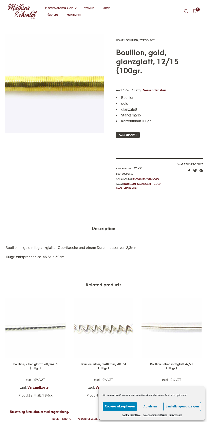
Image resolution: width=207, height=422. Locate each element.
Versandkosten (154, 90)
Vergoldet (147, 40)
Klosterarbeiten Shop (59, 8)
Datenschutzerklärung (155, 415)
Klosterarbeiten (127, 187)
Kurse (106, 8)
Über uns (53, 15)
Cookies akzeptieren (120, 406)
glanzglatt (144, 184)
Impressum (175, 415)
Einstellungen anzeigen (182, 406)
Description (103, 228)
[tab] (103, 229)
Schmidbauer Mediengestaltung (47, 412)
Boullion (132, 40)
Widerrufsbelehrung (92, 419)
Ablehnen (150, 406)
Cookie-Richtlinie (131, 415)
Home (120, 40)
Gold (157, 184)
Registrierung (61, 419)
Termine (89, 8)
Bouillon (129, 184)
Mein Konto (74, 15)
